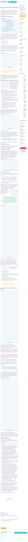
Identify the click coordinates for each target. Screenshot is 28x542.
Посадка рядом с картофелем (10, 24)
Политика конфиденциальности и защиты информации (5, 536)
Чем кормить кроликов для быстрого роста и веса (25, 114)
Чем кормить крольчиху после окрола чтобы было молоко (25, 96)
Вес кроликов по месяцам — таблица (25, 101)
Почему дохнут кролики (23, 12)
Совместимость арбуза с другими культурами (8, 21)
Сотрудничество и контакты (3, 535)
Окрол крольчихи (22, 7)
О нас (1, 537)
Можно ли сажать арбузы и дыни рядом (7, 28)
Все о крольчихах (25, 84)
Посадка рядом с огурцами (9, 23)
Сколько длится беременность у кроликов (23, 14)
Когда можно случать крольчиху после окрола (23, 9)
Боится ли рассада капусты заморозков (5, 271)
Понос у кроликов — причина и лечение (25, 109)
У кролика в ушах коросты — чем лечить (25, 105)
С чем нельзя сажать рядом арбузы (7, 27)
